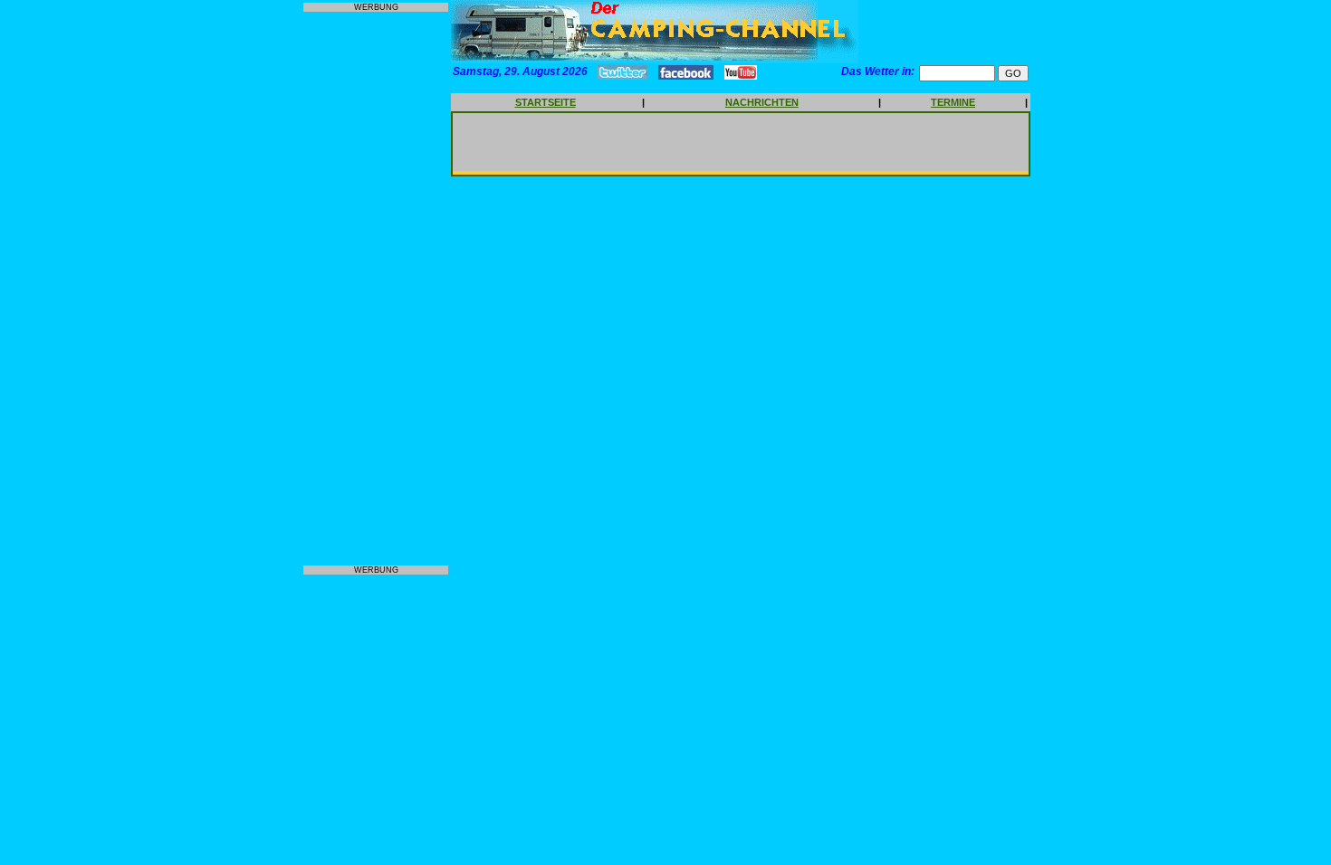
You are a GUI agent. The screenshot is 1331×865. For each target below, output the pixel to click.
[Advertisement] (375, 288)
